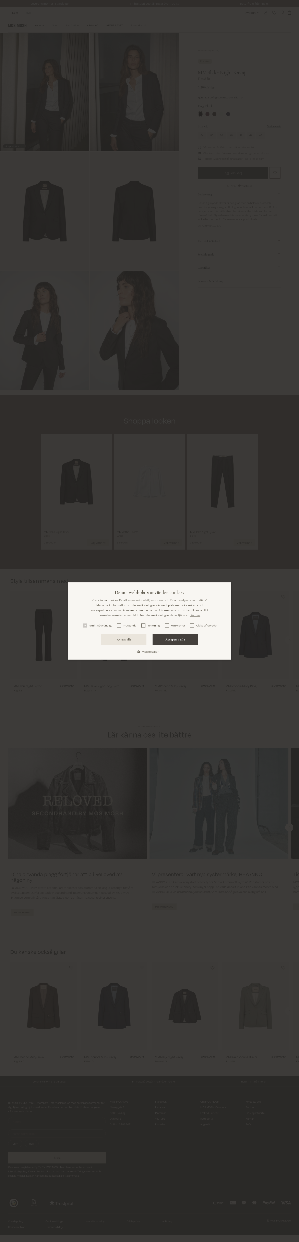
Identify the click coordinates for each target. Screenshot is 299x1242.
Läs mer (195, 615)
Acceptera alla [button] (175, 639)
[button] (149, 652)
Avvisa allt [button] (124, 639)
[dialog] (149, 621)
